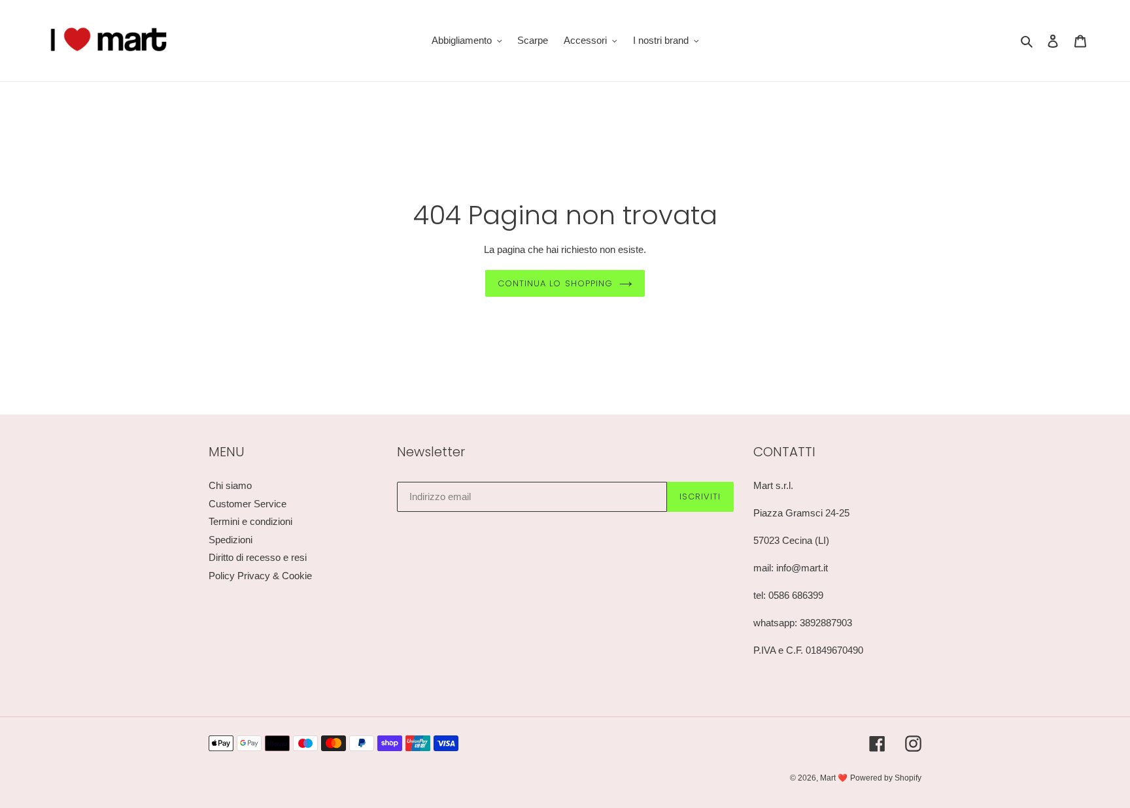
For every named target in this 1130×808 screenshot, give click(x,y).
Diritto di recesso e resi (258, 557)
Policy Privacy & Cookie (260, 575)
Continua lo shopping (555, 283)
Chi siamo (230, 485)
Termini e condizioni (250, 521)
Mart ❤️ (834, 778)
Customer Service (247, 503)
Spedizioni (230, 539)
